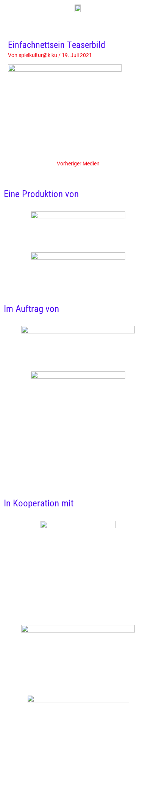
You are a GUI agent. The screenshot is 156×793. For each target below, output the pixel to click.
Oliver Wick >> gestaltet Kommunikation (75, 762)
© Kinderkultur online (74, 754)
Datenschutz (82, 771)
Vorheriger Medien (78, 163)
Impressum (142, 762)
